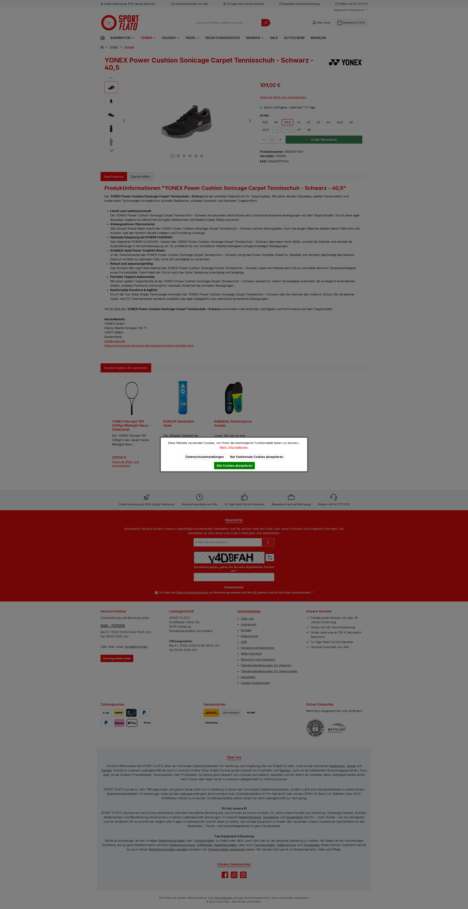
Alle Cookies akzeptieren (234, 465)
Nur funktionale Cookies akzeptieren (256, 457)
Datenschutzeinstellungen (205, 457)
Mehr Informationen (234, 447)
